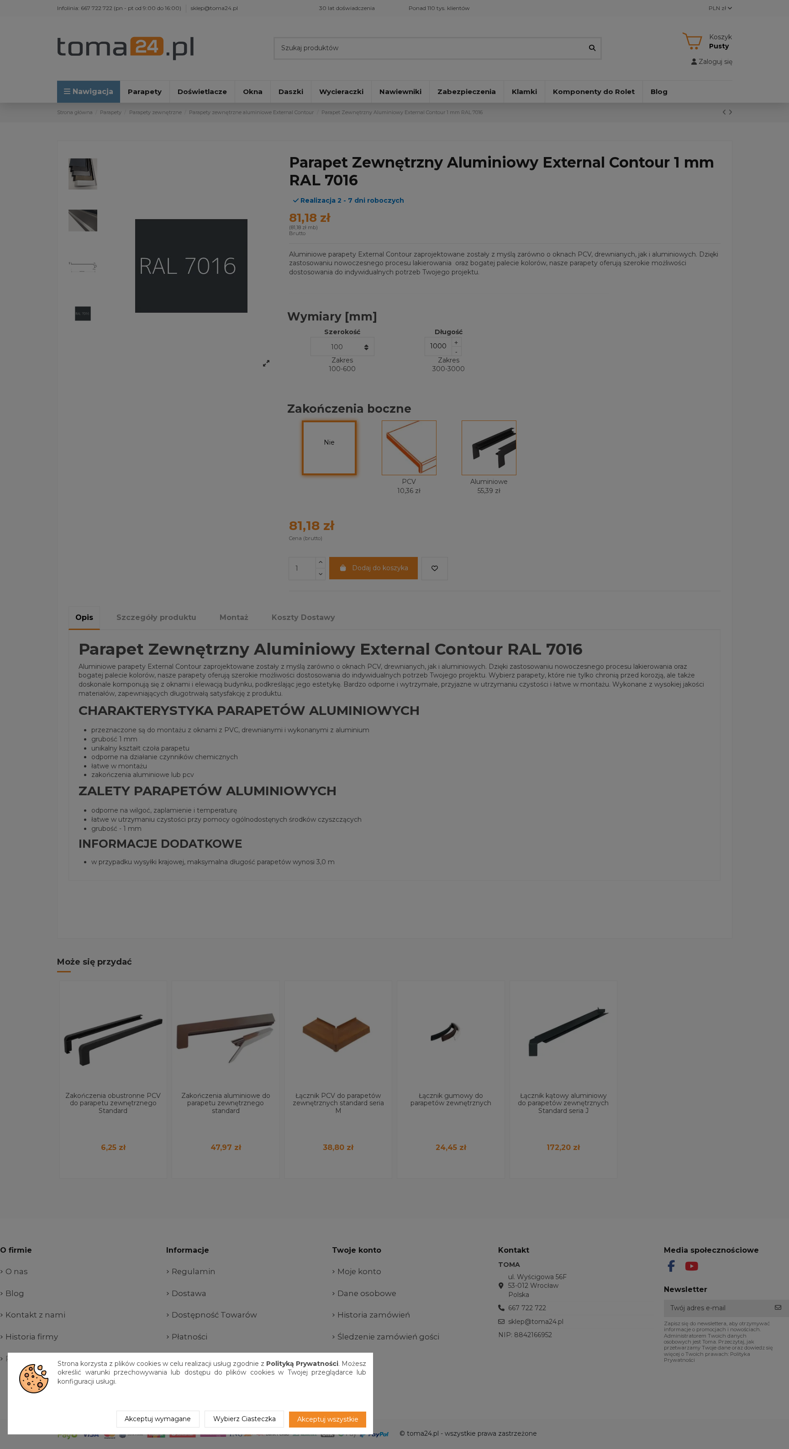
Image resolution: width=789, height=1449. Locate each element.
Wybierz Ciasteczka (244, 1419)
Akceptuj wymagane (158, 1419)
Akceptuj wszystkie (327, 1419)
